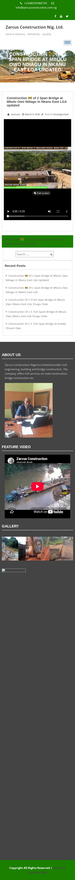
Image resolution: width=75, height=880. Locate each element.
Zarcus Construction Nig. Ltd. (35, 27)
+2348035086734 (36, 3)
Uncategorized (60, 114)
